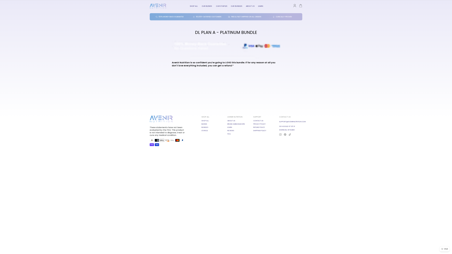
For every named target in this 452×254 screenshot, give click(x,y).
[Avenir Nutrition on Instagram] (280, 134)
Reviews (230, 130)
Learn (260, 6)
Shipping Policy (259, 130)
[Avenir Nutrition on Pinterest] (285, 134)
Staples (205, 130)
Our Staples (221, 6)
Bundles (205, 127)
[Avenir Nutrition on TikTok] (290, 134)
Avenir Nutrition (181, 62)
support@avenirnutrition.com (292, 122)
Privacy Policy (259, 124)
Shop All (194, 6)
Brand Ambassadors (236, 124)
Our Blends (207, 6)
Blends (204, 124)
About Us (250, 6)
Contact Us (258, 120)
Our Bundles (236, 6)
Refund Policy (259, 127)
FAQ (229, 134)
